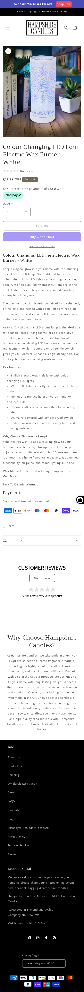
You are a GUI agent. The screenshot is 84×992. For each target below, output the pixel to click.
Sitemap (13, 854)
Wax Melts (10, 476)
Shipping (13, 775)
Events (12, 792)
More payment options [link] (42, 246)
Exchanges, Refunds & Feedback (28, 828)
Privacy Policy (16, 836)
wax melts (16, 671)
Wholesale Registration (22, 783)
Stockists (13, 810)
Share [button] (10, 526)
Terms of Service (18, 845)
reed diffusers (53, 671)
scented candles (49, 666)
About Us (14, 757)
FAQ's (11, 801)
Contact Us (15, 766)
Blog (10, 819)
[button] (8, 27)
